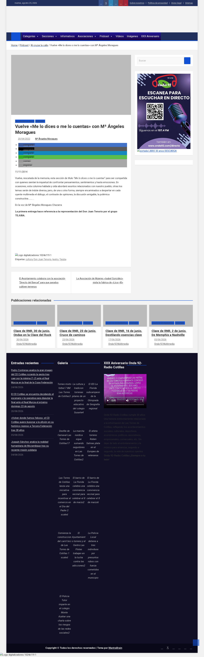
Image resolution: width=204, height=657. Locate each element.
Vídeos (120, 36)
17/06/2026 (114, 339)
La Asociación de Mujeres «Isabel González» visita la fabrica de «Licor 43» (99, 280)
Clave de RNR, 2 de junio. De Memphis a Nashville (169, 333)
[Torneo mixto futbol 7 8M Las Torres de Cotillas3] (64, 375)
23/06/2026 (68, 339)
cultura (29, 259)
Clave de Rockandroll (24, 323)
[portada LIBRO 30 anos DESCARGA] (157, 150)
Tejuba (62, 259)
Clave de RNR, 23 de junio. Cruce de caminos (78, 333)
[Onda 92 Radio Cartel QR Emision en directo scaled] (163, 75)
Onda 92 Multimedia (26, 344)
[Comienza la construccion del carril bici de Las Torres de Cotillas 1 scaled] (64, 524)
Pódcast (104, 36)
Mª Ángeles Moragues (46, 138)
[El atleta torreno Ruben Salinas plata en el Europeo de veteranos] (93, 422)
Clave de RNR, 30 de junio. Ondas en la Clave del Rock (32, 333)
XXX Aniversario (150, 36)
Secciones (48, 36)
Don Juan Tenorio (42, 259)
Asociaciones (85, 36)
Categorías (29, 36)
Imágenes (132, 36)
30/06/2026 (22, 339)
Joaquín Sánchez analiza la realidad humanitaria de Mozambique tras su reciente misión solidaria (30, 445)
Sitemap (189, 3)
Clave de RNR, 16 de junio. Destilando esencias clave (124, 333)
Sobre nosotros (137, 3)
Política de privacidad (158, 3)
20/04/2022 (24, 138)
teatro (55, 259)
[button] (26, 144)
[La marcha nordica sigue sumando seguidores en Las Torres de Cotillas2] (79, 422)
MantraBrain (115, 647)
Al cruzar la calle (25, 121)
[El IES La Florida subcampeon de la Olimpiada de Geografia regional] (93, 375)
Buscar (187, 60)
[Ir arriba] (196, 642)
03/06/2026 (160, 339)
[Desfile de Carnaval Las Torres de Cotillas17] (64, 422)
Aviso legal (176, 3)
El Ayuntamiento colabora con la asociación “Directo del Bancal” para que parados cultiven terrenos (42, 282)
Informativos (67, 36)
